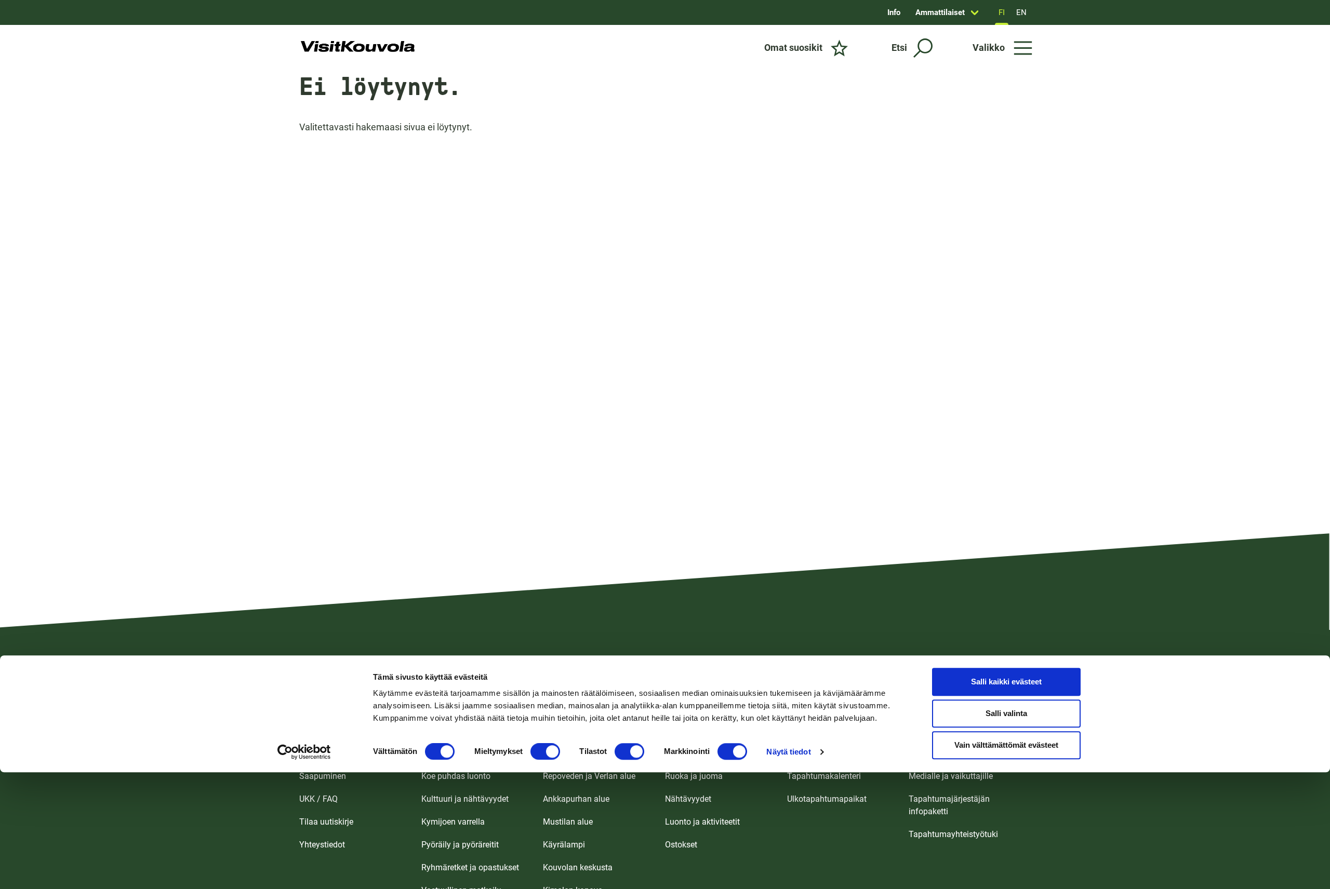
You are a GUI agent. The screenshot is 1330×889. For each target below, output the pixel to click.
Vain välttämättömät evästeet (1006, 745)
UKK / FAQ (318, 799)
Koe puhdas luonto (455, 776)
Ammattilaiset (940, 12)
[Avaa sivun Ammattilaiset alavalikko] (974, 12)
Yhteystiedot (322, 845)
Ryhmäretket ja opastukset (470, 867)
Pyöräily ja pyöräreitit (460, 845)
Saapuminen (322, 776)
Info (893, 12)
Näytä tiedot (788, 751)
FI (1002, 12)
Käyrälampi (564, 845)
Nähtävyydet (688, 799)
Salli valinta (1006, 713)
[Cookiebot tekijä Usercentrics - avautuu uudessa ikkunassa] (304, 752)
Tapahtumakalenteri (824, 776)
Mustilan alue (568, 822)
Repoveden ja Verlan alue (589, 776)
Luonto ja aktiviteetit (702, 822)
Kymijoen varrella (453, 822)
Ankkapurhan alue (576, 799)
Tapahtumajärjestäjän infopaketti (949, 805)
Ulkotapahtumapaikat (827, 799)
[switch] (545, 751)
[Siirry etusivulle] (358, 48)
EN (1021, 12)
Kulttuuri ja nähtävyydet (465, 799)
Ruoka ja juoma (694, 776)
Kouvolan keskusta (578, 867)
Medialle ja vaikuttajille (951, 776)
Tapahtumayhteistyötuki (953, 834)
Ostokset (681, 845)
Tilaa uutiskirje (326, 822)
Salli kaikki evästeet (1006, 682)
